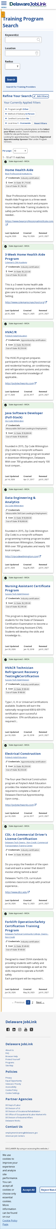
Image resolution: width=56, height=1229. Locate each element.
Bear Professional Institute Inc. (18, 173)
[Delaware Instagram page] (19, 1029)
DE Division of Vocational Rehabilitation (23, 1111)
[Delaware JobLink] (28, 4)
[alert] (28, 162)
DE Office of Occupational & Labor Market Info (26, 1114)
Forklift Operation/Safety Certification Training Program (25, 926)
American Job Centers (15, 1136)
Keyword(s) (12, 35)
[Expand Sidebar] (3, 14)
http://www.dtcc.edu (16, 892)
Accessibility (11, 1087)
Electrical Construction (23, 754)
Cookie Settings (13, 1093)
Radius (9, 61)
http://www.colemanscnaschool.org (24, 302)
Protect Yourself (13, 1059)
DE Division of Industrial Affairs (19, 1117)
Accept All (29, 1189)
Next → (40, 1002)
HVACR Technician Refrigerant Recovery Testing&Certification (22, 672)
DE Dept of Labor (13, 1105)
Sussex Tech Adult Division (17, 594)
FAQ (7, 1053)
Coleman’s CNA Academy (16, 262)
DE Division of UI (13, 1108)
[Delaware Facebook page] (8, 1029)
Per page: (7, 150)
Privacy (9, 1077)
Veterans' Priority (13, 1084)
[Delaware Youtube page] (25, 1029)
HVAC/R (11, 332)
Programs (10, 1062)
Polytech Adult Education (16, 335)
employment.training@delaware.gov (22, 1132)
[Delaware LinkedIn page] (14, 1029)
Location (10, 48)
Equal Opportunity (14, 1080)
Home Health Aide (19, 170)
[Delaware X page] (31, 1029)
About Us (10, 1050)
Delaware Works (13, 1120)
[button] (4, 4)
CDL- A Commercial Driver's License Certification (26, 836)
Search (11, 79)
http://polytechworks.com (19, 383)
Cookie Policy (11, 1090)
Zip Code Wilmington (14, 421)
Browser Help (12, 1056)
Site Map (9, 1065)
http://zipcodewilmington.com (21, 556)
